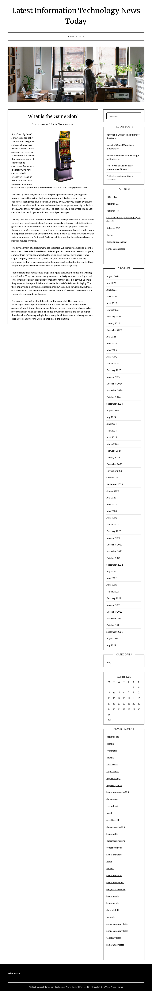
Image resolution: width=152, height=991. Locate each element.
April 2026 (111, 303)
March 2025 (112, 363)
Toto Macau (112, 764)
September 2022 (114, 564)
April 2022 (111, 584)
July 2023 (111, 497)
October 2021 (113, 625)
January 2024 (113, 457)
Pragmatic (111, 750)
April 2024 (111, 437)
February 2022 (113, 598)
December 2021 (114, 611)
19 (119, 703)
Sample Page (76, 36)
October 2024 (113, 397)
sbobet (109, 235)
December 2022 (114, 544)
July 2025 (111, 336)
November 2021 (114, 618)
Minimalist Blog (98, 987)
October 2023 (113, 477)
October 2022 (113, 558)
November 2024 (114, 390)
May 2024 (111, 430)
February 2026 (113, 316)
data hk (110, 743)
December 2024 (114, 383)
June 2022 (111, 578)
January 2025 (113, 377)
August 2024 (112, 410)
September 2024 (114, 403)
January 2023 (113, 538)
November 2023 (114, 470)
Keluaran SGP (113, 203)
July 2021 (111, 645)
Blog (108, 662)
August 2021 (112, 638)
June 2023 (111, 504)
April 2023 (111, 517)
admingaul (68, 124)
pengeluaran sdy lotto (117, 931)
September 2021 (114, 631)
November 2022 (114, 551)
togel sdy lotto (113, 937)
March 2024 (112, 444)
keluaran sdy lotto (115, 944)
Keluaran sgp (112, 736)
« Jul (108, 719)
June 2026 (111, 289)
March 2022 (112, 591)
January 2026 (113, 323)
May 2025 (111, 350)
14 (129, 698)
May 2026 (111, 296)
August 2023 (112, 491)
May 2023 (111, 511)
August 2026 (112, 276)
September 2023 (114, 484)
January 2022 (113, 605)
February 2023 (113, 531)
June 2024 (111, 423)
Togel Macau (112, 771)
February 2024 (113, 450)
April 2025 (111, 357)
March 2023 (112, 524)
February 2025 (113, 370)
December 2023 (114, 464)
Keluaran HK (112, 210)
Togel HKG (111, 196)
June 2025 (111, 343)
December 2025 (114, 330)
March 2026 (112, 310)
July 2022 (111, 571)
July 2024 (111, 417)
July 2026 (111, 283)
